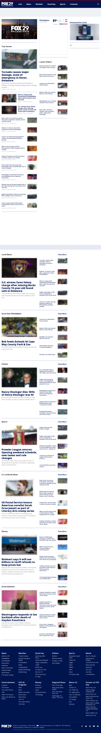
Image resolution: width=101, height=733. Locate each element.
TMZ (3, 692)
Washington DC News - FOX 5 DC (57, 697)
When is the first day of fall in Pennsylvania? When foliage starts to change (13, 148)
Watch (88, 653)
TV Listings (72, 699)
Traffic (37, 665)
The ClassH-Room (7, 690)
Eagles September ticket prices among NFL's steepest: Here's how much (14, 195)
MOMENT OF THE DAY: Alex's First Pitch (46, 337)
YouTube (88, 672)
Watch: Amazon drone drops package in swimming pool (46, 548)
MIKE (20, 687)
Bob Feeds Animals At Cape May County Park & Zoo (47, 75)
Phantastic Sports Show (74, 657)
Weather (22, 653)
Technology (39, 695)
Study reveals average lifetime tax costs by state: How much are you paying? (47, 557)
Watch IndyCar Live (92, 700)
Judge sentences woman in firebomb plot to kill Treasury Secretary (47, 403)
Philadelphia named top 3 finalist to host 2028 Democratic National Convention (13, 176)
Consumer (38, 687)
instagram (90, 726)
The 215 (21, 699)
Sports (4, 421)
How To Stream (91, 656)
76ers (70, 670)
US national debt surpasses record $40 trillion (47, 578)
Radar (20, 665)
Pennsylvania (6, 661)
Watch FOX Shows (7, 695)
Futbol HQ (72, 660)
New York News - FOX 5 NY (57, 692)
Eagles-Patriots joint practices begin (45, 428)
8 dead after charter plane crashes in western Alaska (47, 503)
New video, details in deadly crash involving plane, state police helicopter (46, 112)
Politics (5, 364)
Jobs (70, 702)
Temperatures (23, 667)
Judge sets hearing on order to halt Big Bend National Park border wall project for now (47, 381)
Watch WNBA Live (91, 713)
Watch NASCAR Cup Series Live (92, 697)
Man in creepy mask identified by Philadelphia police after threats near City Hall (27, 97)
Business (38, 685)
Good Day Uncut (40, 674)
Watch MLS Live (91, 715)
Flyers (71, 665)
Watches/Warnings (24, 670)
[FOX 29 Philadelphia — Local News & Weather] (8, 4)
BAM (20, 690)
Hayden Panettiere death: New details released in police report (47, 616)
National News (6, 670)
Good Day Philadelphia (11, 313)
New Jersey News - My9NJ (58, 688)
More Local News (7, 668)
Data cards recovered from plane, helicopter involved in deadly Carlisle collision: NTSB (13, 119)
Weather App (22, 672)
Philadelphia (44, 20)
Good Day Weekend (41, 660)
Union (71, 672)
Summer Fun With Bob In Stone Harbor (47, 84)
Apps (70, 685)
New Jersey (5, 663)
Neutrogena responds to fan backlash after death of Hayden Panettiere (19, 617)
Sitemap (71, 704)
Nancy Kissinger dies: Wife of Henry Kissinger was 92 (18, 393)
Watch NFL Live (91, 687)
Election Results (57, 658)
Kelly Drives (22, 697)
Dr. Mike (38, 677)
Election (54, 656)
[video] (62, 68)
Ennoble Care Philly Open (47, 354)
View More (62, 254)
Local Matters (90, 674)
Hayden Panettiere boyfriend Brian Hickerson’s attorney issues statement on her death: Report (47, 605)
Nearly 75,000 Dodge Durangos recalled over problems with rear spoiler (47, 538)
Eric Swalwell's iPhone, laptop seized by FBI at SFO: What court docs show (47, 371)
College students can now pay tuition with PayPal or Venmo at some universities (47, 568)
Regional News (58, 682)
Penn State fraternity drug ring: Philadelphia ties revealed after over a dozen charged (14, 166)
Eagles (71, 662)
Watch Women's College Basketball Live (91, 709)
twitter (86, 726)
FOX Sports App (74, 674)
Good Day (39, 653)
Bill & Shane (22, 695)
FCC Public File (73, 690)
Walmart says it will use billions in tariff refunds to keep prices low (18, 562)
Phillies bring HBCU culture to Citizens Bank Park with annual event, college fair (47, 447)
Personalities (73, 697)
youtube (93, 726)
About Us (73, 682)
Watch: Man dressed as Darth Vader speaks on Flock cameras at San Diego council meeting (46, 494)
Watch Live (38, 667)
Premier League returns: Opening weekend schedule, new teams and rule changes (19, 454)
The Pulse (21, 704)
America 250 (6, 656)
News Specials (90, 665)
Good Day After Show (40, 657)
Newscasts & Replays (90, 659)
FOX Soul (89, 670)
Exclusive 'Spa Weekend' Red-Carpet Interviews (47, 634)
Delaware (5, 665)
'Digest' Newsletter (41, 662)
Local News (7, 254)
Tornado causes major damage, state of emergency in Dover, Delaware (15, 76)
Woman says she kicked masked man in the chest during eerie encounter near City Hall (14, 186)
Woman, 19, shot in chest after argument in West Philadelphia (11, 128)
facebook (82, 726)
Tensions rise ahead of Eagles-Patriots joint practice (46, 457)
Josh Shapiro (56, 663)
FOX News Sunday (7, 675)
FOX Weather (22, 662)
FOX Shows (5, 687)
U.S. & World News (10, 474)
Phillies (71, 667)
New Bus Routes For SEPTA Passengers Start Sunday (47, 66)
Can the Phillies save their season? (47, 465)
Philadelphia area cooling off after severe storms (47, 101)
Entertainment (8, 586)
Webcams (89, 667)
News (4, 653)
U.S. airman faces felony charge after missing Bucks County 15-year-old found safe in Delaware (27, 109)
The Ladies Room (24, 702)
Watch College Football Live (90, 691)
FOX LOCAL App (57, 685)
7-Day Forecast (23, 656)
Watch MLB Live (91, 694)
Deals (37, 690)
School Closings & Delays (24, 659)
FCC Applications (74, 692)
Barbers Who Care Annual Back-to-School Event (47, 93)
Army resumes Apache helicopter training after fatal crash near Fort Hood (12, 204)
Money (5, 531)
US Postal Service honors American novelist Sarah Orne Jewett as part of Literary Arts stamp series (18, 507)
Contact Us (72, 687)
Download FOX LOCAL (78, 22)
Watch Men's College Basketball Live (92, 704)
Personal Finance (40, 692)
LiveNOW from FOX (92, 662)
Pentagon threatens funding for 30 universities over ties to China (47, 412)
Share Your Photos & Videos (8, 698)
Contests (4, 685)
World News (5, 672)
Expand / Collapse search (98, 4)
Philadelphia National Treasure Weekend (46, 346)
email (97, 726)
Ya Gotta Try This (40, 670)
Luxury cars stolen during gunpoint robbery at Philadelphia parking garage (13, 138)
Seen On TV (39, 672)
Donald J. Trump (57, 661)
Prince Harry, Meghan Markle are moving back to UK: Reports (47, 625)
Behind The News (24, 692)
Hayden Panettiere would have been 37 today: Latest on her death (13, 157)
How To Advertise (74, 695)
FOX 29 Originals (22, 683)
